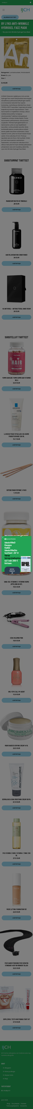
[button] (12, 571)
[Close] (3, 537)
